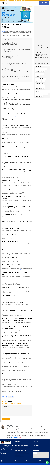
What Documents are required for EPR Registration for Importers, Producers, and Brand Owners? (15, 72)
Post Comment (6, 418)
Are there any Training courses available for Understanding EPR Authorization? (14, 63)
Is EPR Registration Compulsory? (7, 68)
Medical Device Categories (40, 88)
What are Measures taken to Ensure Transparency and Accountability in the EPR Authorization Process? (16, 77)
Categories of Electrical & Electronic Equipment (9, 48)
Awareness (37, 71)
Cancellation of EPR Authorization (7, 57)
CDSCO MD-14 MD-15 (39, 73)
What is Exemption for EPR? (6, 62)
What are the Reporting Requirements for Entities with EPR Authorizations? (13, 75)
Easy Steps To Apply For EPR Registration (8, 42)
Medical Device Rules (39, 96)
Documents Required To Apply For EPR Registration (10, 43)
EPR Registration (15, 116)
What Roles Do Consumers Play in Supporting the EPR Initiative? (12, 78)
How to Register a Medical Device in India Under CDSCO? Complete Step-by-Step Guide (42, 59)
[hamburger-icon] (37, 3)
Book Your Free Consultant (44, 3)
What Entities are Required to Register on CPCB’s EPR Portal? (11, 70)
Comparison (37, 76)
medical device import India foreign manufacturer (41, 91)
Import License (38, 81)
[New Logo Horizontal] (6, 3)
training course (22, 269)
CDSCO (42, 71)
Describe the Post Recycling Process (7, 52)
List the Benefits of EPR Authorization (8, 56)
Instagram (21, 437)
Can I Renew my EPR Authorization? (7, 65)
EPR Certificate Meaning (6, 45)
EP (3, 141)
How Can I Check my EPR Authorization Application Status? (11, 64)
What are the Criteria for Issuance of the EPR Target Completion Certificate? (14, 55)
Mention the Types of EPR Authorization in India (9, 44)
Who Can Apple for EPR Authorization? (8, 58)
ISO (43, 81)
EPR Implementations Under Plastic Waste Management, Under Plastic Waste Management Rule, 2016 (16, 50)
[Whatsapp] (47, 462)
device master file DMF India (40, 78)
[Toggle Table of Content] (30, 39)
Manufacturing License (39, 83)
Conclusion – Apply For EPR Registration (8, 79)
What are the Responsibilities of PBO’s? (8, 69)
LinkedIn (11, 437)
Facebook (16, 437)
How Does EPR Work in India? (6, 51)
